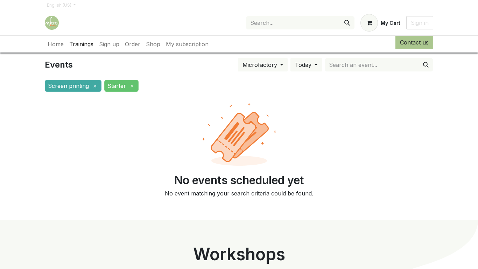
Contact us (414, 42)
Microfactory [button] (260, 64)
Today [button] (304, 64)
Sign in (420, 22)
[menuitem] (55, 44)
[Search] (347, 22)
